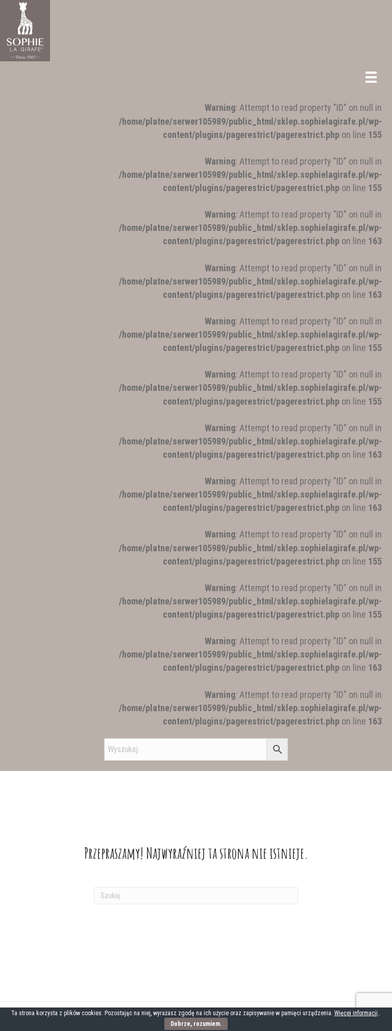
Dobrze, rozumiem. (196, 1023)
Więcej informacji (356, 1013)
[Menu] (371, 77)
